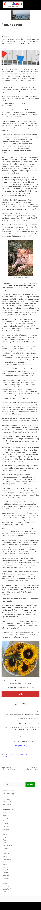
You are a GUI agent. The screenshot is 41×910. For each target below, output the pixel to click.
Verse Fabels (7, 889)
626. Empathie (7, 802)
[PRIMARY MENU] (37, 5)
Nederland (6, 756)
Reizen (5, 881)
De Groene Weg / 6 (33, 769)
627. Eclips (6, 799)
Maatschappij (24, 754)
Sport (5, 883)
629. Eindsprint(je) (9, 794)
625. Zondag (7, 804)
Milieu (5, 864)
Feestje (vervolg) (20, 746)
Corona (5, 821)
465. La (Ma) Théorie (8, 769)
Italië (4, 851)
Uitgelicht (6, 886)
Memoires (6, 862)
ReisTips (6, 878)
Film (4, 843)
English (5, 834)
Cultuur (5, 824)
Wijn (4, 892)
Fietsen (5, 840)
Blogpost (14, 754)
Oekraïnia (6, 873)
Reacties (6, 875)
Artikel (5, 813)
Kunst (5, 856)
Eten (4, 837)
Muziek (5, 867)
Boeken (5, 818)
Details (5, 826)
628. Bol (5, 796)
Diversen (6, 832)
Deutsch (6, 829)
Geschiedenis (7, 845)
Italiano (5, 848)
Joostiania (6, 854)
